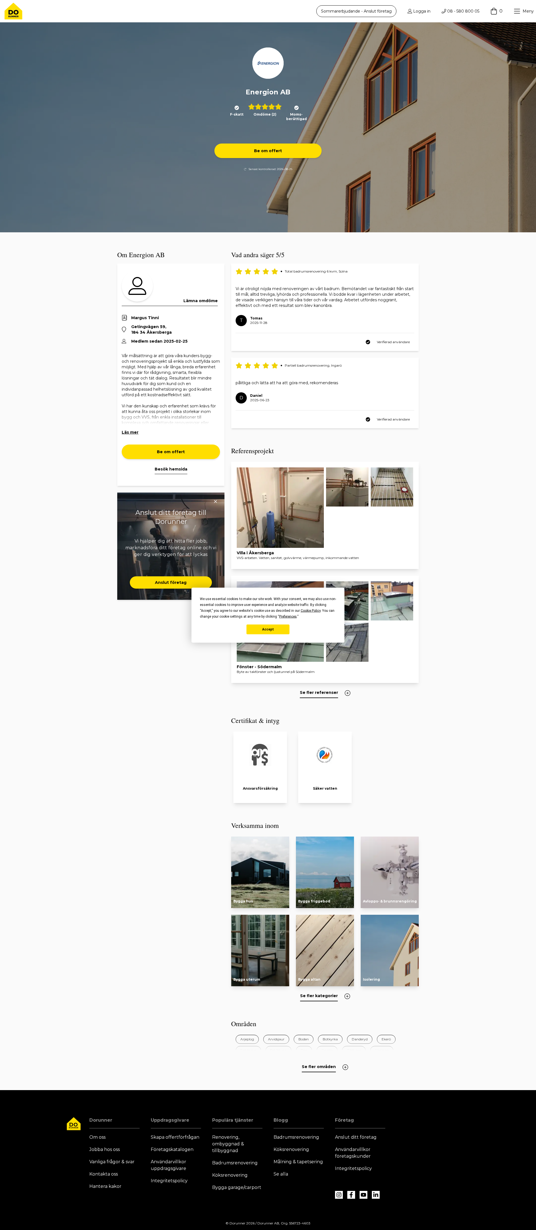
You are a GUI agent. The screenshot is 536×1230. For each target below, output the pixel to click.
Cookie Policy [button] (310, 610)
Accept (268, 629)
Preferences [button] (288, 616)
